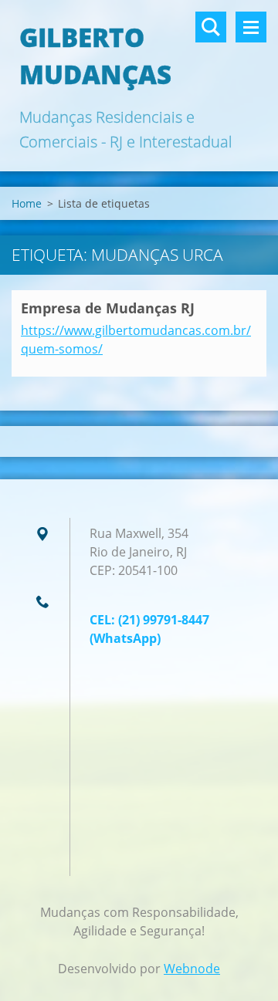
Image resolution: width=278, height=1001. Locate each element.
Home (27, 203)
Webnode (192, 968)
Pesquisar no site (210, 27)
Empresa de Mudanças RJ (108, 308)
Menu (251, 27)
